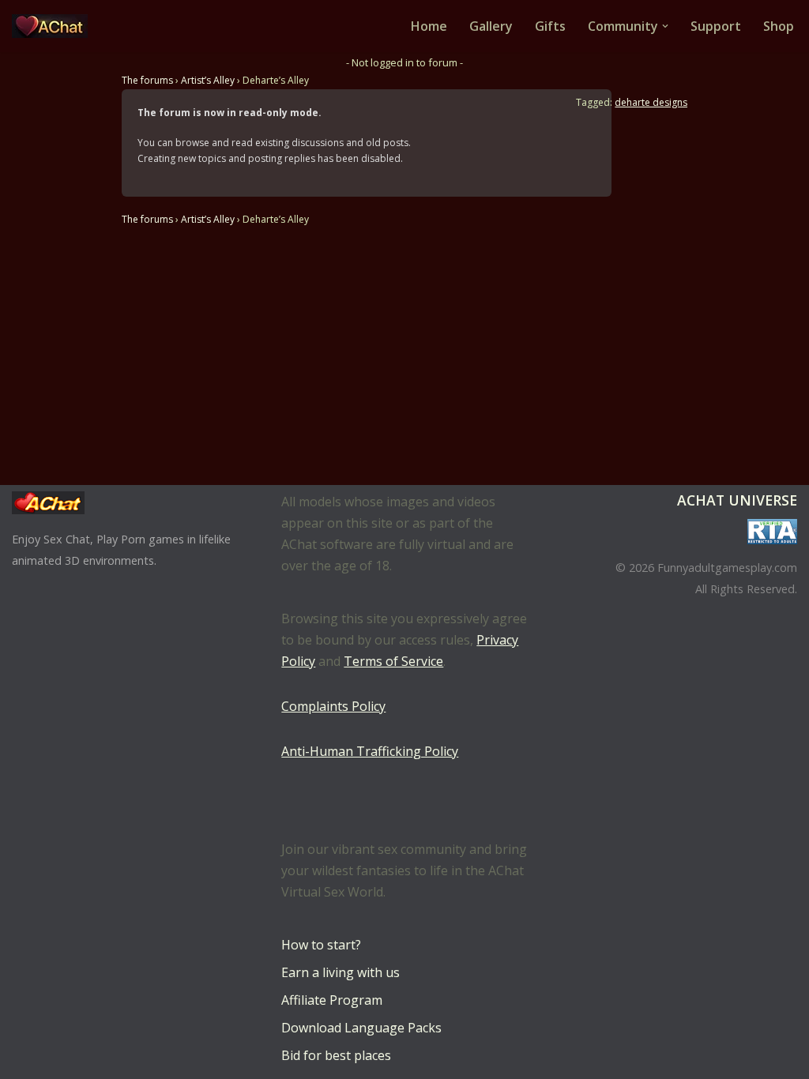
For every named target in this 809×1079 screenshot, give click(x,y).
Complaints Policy (333, 706)
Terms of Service (393, 661)
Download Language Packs (361, 1027)
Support (715, 26)
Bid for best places (336, 1055)
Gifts (550, 26)
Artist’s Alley (208, 80)
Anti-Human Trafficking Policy (369, 751)
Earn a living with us (340, 972)
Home (429, 26)
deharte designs (651, 102)
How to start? (321, 944)
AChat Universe (737, 500)
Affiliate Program (331, 1000)
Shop (778, 26)
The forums (147, 80)
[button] (665, 26)
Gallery (491, 26)
